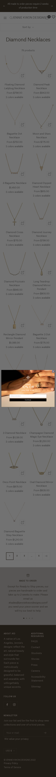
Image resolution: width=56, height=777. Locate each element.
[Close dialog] (53, 371)
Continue (28, 400)
